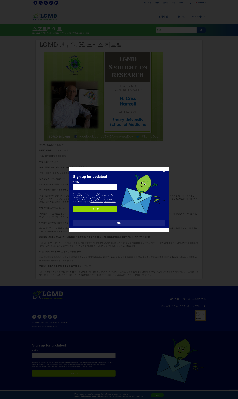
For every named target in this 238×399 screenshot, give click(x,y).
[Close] (164, 171)
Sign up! (95, 209)
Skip (119, 223)
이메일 (76, 182)
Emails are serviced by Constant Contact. (103, 202)
